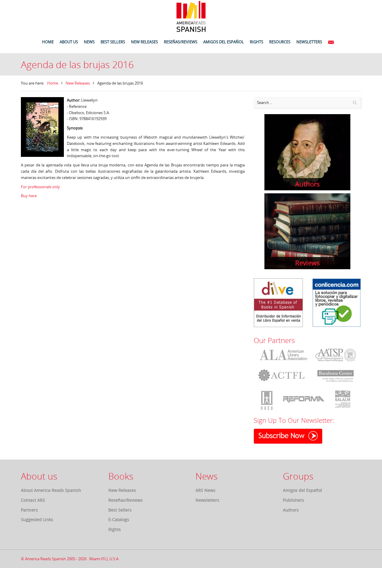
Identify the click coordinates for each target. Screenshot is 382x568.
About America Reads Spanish (51, 490)
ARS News (205, 490)
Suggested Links (37, 519)
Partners (29, 510)
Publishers (293, 500)
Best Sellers (120, 510)
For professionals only (41, 186)
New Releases (78, 83)
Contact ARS (33, 500)
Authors (291, 510)
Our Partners (274, 340)
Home (52, 83)
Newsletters (207, 500)
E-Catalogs (118, 519)
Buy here (29, 195)
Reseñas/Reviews (125, 500)
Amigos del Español (302, 490)
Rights (114, 529)
